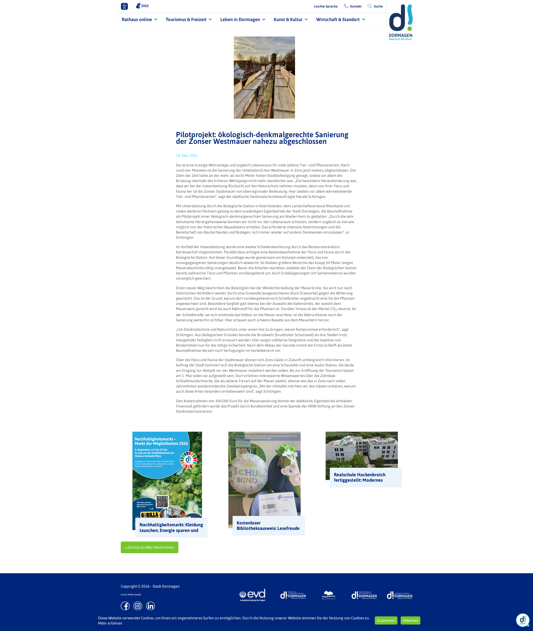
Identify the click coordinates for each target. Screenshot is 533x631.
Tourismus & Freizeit (186, 19)
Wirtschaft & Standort (338, 19)
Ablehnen (410, 620)
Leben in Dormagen (240, 19)
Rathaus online (137, 19)
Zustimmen (386, 620)
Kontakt (355, 6)
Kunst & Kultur (288, 19)
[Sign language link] (142, 6)
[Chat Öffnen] (523, 620)
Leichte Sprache (326, 6)
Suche (378, 6)
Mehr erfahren (110, 623)
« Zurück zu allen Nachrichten (149, 547)
